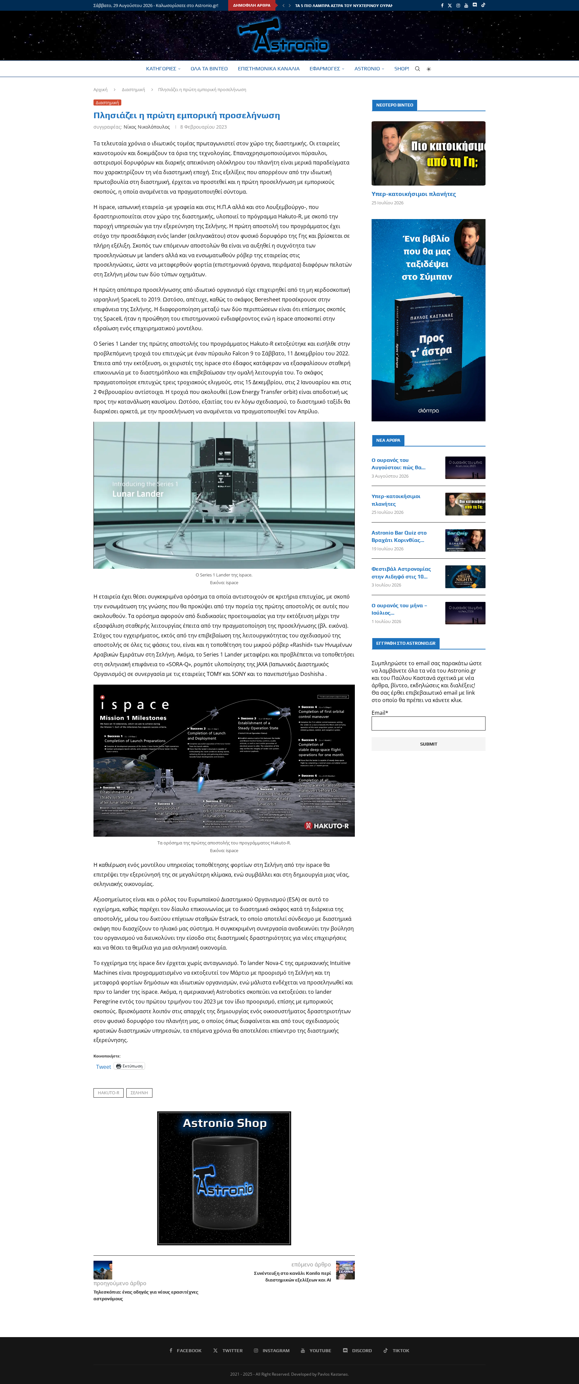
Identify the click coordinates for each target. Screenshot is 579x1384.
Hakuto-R (108, 1093)
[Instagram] (458, 5)
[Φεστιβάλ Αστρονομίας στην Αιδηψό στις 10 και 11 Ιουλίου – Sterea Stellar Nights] (465, 576)
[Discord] (474, 5)
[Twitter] (450, 5)
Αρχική (100, 89)
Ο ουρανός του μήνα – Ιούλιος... (399, 609)
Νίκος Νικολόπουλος (147, 127)
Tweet (103, 1065)
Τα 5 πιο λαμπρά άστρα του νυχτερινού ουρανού (347, 5)
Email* (380, 712)
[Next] (290, 5)
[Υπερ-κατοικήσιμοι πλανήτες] (429, 153)
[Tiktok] (483, 5)
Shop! (401, 68)
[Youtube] (466, 5)
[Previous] (283, 5)
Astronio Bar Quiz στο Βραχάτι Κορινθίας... (399, 536)
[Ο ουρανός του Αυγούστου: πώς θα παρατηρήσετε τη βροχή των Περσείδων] (465, 468)
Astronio (367, 68)
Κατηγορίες (161, 68)
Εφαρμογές (325, 68)
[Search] (417, 69)
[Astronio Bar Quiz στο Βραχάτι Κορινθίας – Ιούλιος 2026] (465, 540)
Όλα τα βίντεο (209, 68)
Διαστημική (133, 89)
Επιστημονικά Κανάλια (269, 68)
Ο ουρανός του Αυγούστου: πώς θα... (399, 464)
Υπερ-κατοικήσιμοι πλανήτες (414, 193)
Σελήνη (139, 1093)
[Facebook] (442, 5)
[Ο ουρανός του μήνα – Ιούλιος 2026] (465, 613)
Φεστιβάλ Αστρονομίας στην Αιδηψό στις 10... (401, 572)
